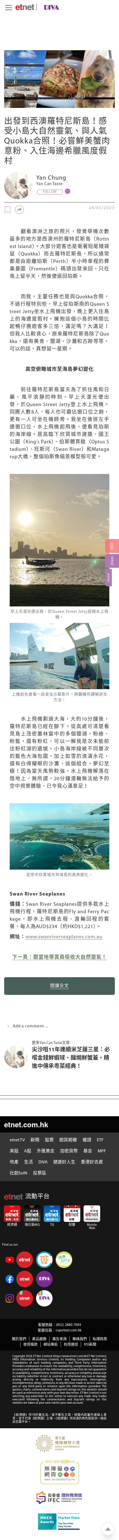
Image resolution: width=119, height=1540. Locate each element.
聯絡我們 (80, 1339)
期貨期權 (68, 1140)
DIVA (43, 1162)
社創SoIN (18, 1173)
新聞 (34, 1140)
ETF (100, 1140)
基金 (87, 1151)
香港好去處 (92, 1162)
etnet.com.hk (26, 1124)
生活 (28, 1162)
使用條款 (30, 1344)
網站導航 (50, 1344)
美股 (14, 1151)
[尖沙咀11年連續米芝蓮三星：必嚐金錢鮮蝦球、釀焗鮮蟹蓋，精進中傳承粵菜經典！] (18, 1057)
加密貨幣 (69, 1151)
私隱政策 (100, 1339)
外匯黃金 (46, 1151)
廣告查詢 (59, 1339)
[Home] (24, 7)
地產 (14, 1162)
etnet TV (17, 1140)
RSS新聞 (90, 1344)
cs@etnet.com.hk (68, 1330)
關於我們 (19, 1339)
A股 (27, 1151)
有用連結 (71, 1344)
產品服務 (39, 1339)
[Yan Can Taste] (18, 185)
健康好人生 (64, 1162)
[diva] (50, 7)
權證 (86, 1140)
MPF (102, 1151)
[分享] (19, 209)
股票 (49, 1140)
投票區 (39, 1173)
